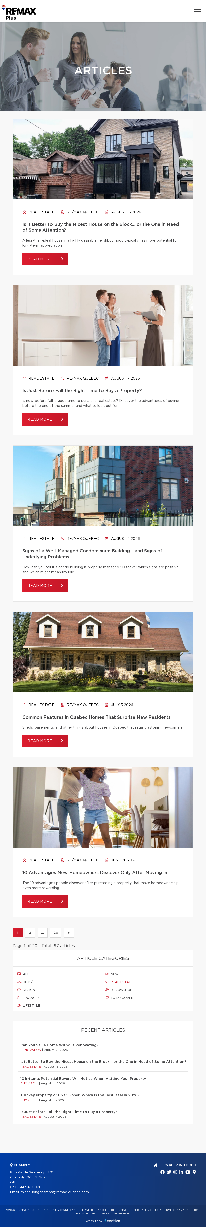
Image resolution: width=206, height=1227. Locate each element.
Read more (40, 259)
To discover (121, 998)
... (42, 932)
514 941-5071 (29, 1187)
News (115, 974)
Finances (31, 998)
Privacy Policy (187, 1210)
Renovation (121, 990)
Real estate (40, 212)
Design (28, 990)
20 (56, 932)
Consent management (114, 1213)
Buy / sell (32, 982)
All (25, 974)
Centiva (112, 1220)
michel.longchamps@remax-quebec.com (55, 1192)
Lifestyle (31, 1005)
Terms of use (84, 1213)
